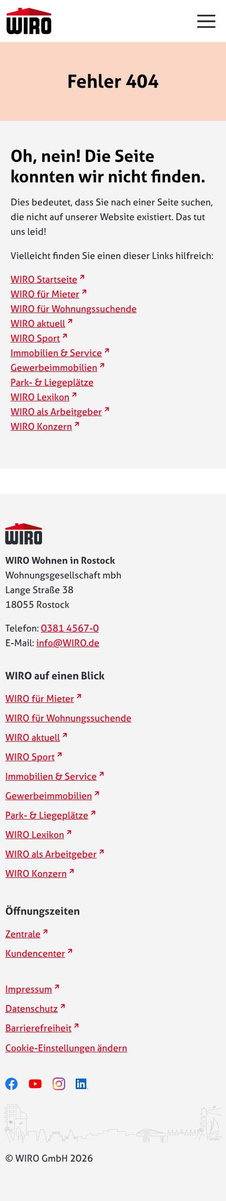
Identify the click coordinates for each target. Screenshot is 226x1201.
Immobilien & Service (60, 352)
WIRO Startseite (48, 279)
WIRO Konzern (45, 426)
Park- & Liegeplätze (52, 382)
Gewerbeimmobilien (58, 367)
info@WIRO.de (67, 642)
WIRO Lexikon (44, 396)
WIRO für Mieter (49, 294)
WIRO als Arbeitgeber (60, 411)
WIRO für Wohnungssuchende (74, 308)
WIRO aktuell (42, 323)
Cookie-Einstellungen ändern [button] (66, 1047)
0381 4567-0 (70, 628)
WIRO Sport (39, 338)
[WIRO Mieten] (29, 21)
